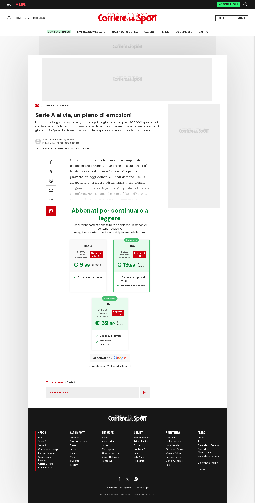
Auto (105, 437)
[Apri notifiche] (9, 18)
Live (22, 4)
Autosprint (108, 441)
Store (137, 445)
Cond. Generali (174, 460)
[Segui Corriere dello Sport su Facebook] (119, 479)
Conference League (45, 458)
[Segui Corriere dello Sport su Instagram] (136, 479)
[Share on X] (51, 171)
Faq (168, 464)
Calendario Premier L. (208, 464)
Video (201, 437)
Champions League (49, 449)
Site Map (139, 456)
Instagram (125, 487)
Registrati (139, 460)
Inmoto (106, 445)
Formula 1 (75, 437)
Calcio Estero (45, 463)
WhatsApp (143, 487)
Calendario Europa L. (208, 457)
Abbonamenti (142, 437)
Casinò (203, 31)
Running (74, 453)
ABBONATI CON (102, 358)
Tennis (164, 31)
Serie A (64, 105)
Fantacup (107, 460)
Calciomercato (46, 467)
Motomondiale (78, 441)
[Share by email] (51, 190)
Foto (200, 441)
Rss (136, 453)
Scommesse (184, 31)
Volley (73, 456)
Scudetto (83, 148)
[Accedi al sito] (245, 4)
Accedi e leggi (119, 366)
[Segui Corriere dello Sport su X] (127, 479)
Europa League (46, 453)
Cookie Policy (173, 453)
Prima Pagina (141, 441)
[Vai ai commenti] (51, 211)
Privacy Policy (173, 456)
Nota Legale (172, 445)
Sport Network (110, 456)
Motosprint (108, 449)
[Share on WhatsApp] (51, 180)
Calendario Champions (204, 451)
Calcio (149, 31)
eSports (74, 460)
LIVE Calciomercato (91, 31)
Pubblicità (139, 449)
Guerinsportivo (110, 453)
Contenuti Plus (59, 31)
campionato (64, 148)
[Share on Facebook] (51, 162)
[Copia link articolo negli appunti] (51, 199)
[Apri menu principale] (9, 4)
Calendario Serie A (125, 31)
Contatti (171, 437)
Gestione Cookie (175, 449)
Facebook (111, 487)
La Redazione (173, 441)
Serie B (42, 445)
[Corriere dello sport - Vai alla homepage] (127, 18)
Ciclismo (75, 464)
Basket (74, 445)
